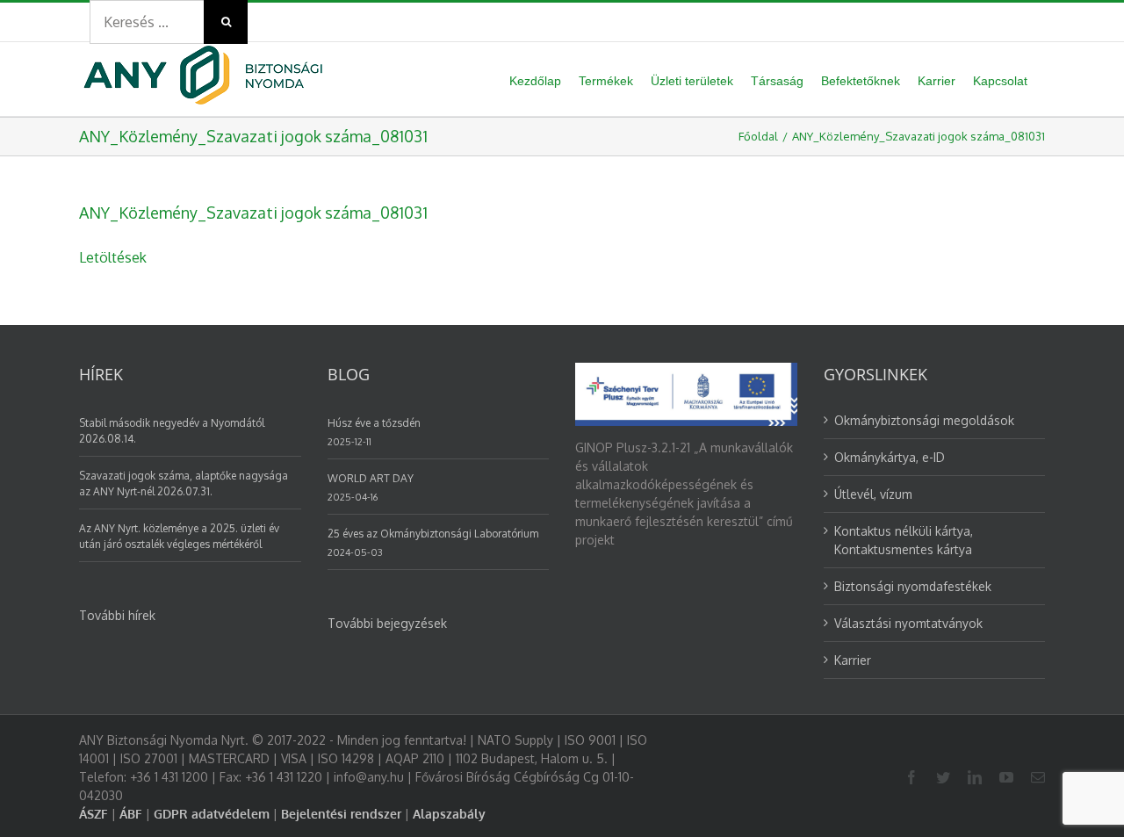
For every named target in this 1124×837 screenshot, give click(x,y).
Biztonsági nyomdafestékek (912, 586)
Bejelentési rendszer (341, 813)
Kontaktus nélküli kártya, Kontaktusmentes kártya (903, 540)
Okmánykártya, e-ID (889, 457)
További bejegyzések (387, 623)
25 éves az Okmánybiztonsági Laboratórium (433, 533)
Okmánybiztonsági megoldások (924, 420)
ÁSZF (93, 813)
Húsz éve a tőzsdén (374, 422)
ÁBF (130, 813)
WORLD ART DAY (371, 478)
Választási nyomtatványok (908, 623)
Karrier (852, 660)
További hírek (117, 615)
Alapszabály (449, 813)
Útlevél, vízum (873, 494)
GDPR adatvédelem (212, 813)
